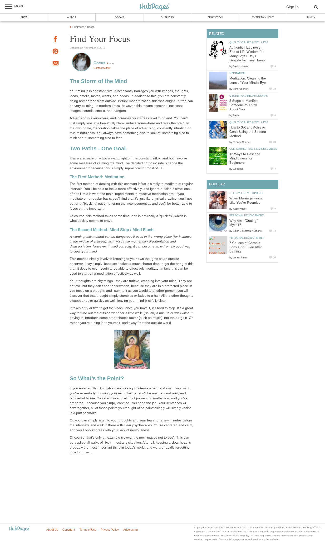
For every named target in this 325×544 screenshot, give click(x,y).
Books (119, 17)
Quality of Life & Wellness (248, 42)
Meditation (237, 73)
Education (215, 17)
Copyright (68, 529)
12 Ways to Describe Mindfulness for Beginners (244, 158)
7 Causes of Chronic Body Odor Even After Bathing (245, 247)
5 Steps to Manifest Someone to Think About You (243, 105)
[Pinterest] (55, 52)
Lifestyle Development (246, 193)
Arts (23, 17)
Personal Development (246, 215)
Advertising (130, 529)
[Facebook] (55, 39)
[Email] (55, 64)
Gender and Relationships (248, 95)
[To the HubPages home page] (19, 529)
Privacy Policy (110, 529)
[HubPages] (154, 7)
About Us (52, 529)
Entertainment (263, 17)
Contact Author (102, 67)
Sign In (292, 7)
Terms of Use (87, 529)
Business (167, 17)
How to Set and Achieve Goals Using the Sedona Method (247, 132)
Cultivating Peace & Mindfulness (253, 148)
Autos (71, 17)
